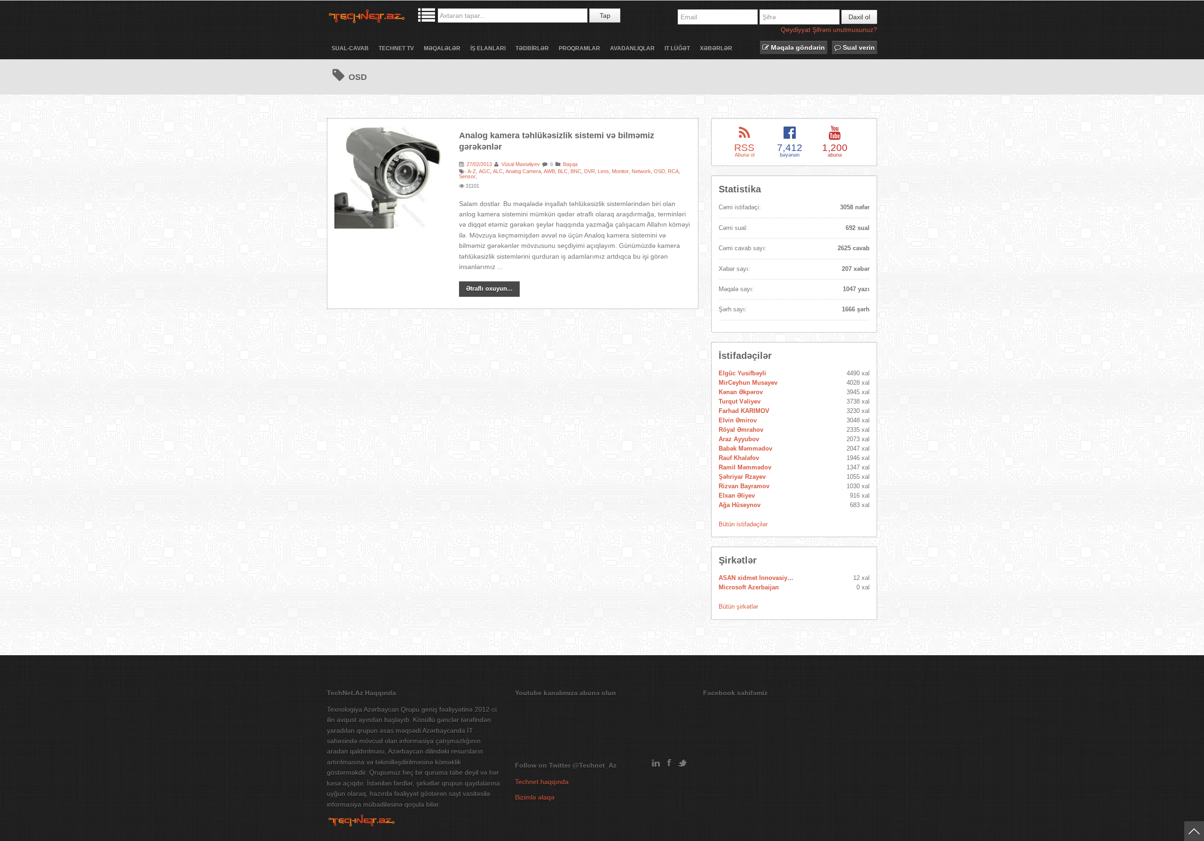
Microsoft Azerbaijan (749, 587)
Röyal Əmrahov (741, 429)
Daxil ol (859, 17)
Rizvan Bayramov (744, 486)
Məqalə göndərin (797, 47)
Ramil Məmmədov (745, 467)
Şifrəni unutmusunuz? (844, 29)
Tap (605, 15)
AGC (484, 171)
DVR (589, 171)
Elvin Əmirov (738, 420)
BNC (575, 171)
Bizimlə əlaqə (534, 797)
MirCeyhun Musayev (748, 382)
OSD (659, 171)
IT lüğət (677, 48)
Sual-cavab (350, 48)
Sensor (467, 176)
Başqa (570, 164)
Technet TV (396, 48)
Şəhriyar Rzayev (742, 476)
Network (641, 171)
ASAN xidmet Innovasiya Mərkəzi (767, 577)
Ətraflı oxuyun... (489, 288)
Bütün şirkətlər (738, 606)
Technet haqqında (542, 781)
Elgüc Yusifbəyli (742, 373)
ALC (498, 171)
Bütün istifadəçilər (743, 524)
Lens (603, 171)
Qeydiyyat (795, 29)
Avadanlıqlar (632, 48)
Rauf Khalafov (739, 457)
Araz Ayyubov (739, 439)
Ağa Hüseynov (739, 504)
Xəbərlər (716, 48)
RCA (673, 171)
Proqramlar (579, 48)
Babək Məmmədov (745, 448)
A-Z (471, 171)
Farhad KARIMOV (744, 410)
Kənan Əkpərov (741, 392)
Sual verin (858, 47)
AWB (549, 171)
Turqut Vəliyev (739, 401)
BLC (563, 171)
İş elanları (488, 48)
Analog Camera (523, 171)
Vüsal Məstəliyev (520, 164)
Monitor (620, 171)
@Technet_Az (594, 765)
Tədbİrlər (532, 48)
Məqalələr (442, 48)
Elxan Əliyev (737, 495)
